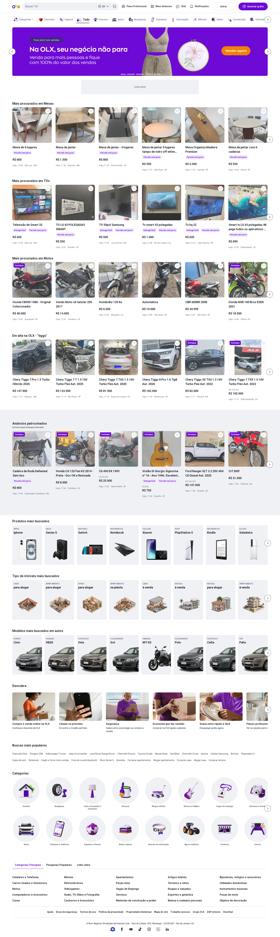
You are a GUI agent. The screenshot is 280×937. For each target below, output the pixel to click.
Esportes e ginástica (180, 894)
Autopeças (140, 19)
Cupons (68, 19)
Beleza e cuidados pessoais (185, 900)
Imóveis (103, 19)
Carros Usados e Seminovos (29, 883)
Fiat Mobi (174, 753)
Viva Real (228, 912)
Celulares (161, 19)
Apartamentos (125, 877)
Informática (261, 19)
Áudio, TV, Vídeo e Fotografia (81, 894)
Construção (239, 19)
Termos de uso (88, 912)
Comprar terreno (217, 760)
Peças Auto (123, 883)
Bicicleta (121, 760)
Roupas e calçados (179, 888)
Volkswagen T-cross (56, 753)
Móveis (202, 19)
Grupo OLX (198, 912)
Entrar (223, 6)
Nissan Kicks (161, 753)
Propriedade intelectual (139, 912)
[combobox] (71, 6)
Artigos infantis (177, 877)
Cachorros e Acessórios (79, 900)
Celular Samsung (219, 753)
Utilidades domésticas (233, 883)
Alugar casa (200, 760)
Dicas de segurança (66, 912)
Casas (16, 900)
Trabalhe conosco (180, 912)
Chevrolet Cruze (190, 753)
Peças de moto (229, 894)
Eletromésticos (73, 883)
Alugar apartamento (163, 760)
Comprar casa (184, 760)
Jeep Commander (78, 753)
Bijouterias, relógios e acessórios (240, 877)
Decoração (182, 19)
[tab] (28, 865)
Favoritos (49, 19)
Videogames (72, 888)
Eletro (219, 19)
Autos (121, 19)
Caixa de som (19, 760)
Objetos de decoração (233, 900)
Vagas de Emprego (127, 888)
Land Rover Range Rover (102, 753)
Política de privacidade (111, 912)
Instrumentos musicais (234, 888)
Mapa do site (161, 912)
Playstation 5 (248, 753)
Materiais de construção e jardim (136, 900)
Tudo (86, 19)
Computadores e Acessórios (29, 894)
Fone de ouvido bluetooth (84, 760)
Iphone (204, 753)
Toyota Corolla (145, 753)
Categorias (25, 19)
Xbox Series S (107, 760)
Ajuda (50, 912)
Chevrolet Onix (19, 753)
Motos (16, 888)
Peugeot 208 (36, 753)
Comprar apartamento (139, 760)
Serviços (121, 894)
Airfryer (235, 753)
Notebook (34, 760)
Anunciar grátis (255, 6)
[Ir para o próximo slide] (269, 139)
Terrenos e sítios (178, 883)
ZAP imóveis (214, 912)
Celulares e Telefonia (25, 877)
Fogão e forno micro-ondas (55, 760)
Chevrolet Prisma (126, 753)
